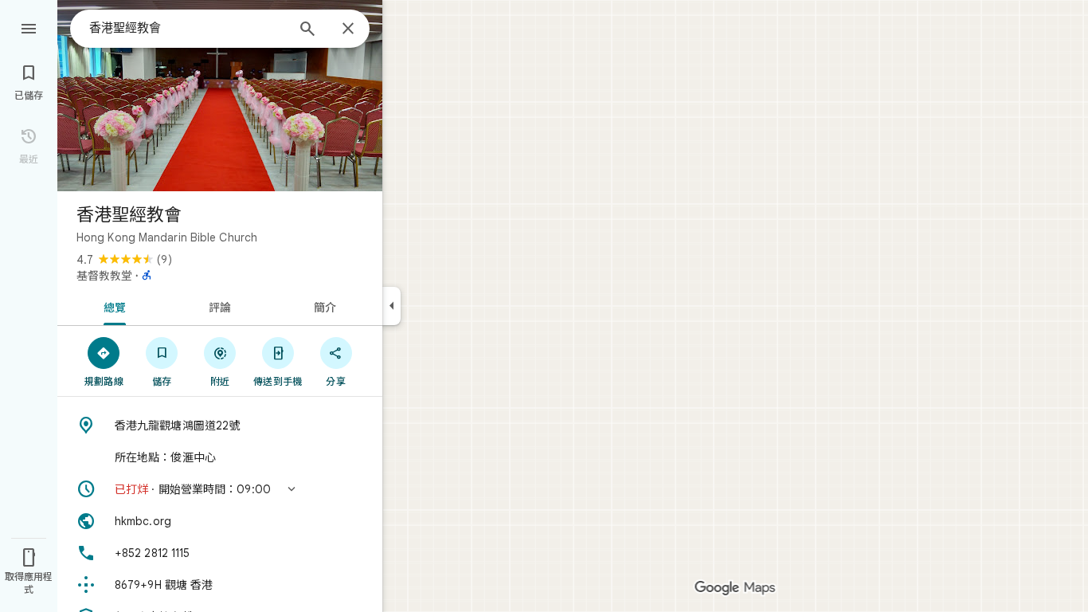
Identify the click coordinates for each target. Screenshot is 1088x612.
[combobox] (187, 27)
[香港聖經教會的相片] (219, 95)
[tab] (112, 306)
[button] (219, 489)
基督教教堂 (104, 276)
